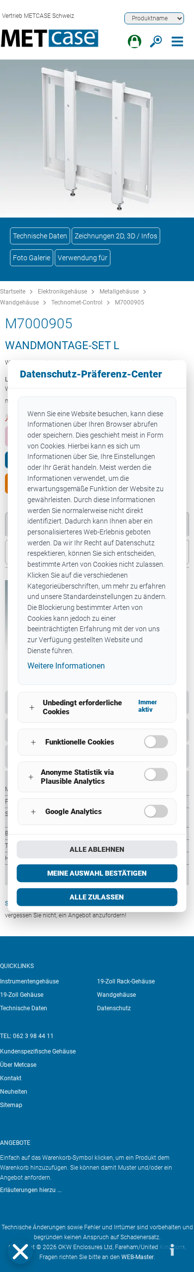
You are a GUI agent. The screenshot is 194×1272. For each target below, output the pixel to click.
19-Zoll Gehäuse (21, 994)
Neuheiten (13, 1091)
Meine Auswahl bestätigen (97, 873)
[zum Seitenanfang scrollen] (141, 1249)
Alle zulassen (97, 897)
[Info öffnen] (171, 1249)
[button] (20, 1251)
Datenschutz (114, 1008)
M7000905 (129, 302)
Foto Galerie (31, 258)
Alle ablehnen (97, 849)
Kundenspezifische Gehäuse (38, 1051)
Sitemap (11, 1105)
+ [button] (31, 707)
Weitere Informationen (66, 666)
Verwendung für (82, 258)
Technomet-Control (76, 302)
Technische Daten (40, 236)
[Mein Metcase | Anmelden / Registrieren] (134, 41)
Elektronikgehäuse (62, 291)
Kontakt (10, 1078)
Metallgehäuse (119, 291)
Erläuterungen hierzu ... (31, 1190)
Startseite (12, 291)
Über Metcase (18, 1064)
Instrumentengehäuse (29, 981)
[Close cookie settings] (20, 1251)
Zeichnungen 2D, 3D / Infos (116, 236)
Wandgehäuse (19, 302)
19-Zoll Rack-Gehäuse (126, 981)
